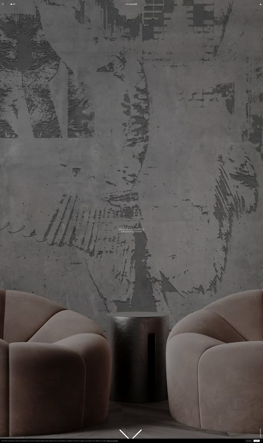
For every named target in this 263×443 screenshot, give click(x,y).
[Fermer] (261, 441)
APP (14, 4)
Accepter (257, 440)
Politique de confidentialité (112, 440)
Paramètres (249, 440)
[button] (3, 4)
